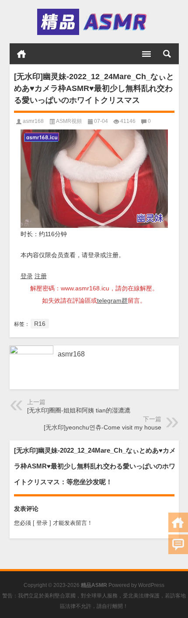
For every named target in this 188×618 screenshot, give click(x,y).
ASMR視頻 (69, 121)
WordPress (151, 585)
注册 (41, 275)
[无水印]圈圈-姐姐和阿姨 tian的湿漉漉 (78, 410)
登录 (27, 275)
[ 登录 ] (42, 523)
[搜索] (167, 53)
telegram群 (112, 300)
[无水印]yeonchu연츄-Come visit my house (102, 427)
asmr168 (33, 121)
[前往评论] (178, 544)
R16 (39, 323)
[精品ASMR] (93, 22)
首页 (21, 53)
